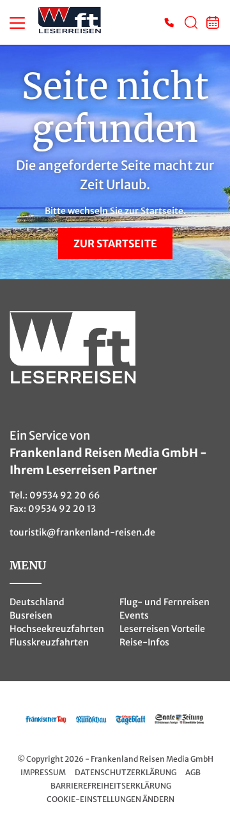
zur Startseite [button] (115, 243)
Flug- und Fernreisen (164, 602)
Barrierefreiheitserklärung (110, 785)
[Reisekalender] (212, 22)
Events (134, 615)
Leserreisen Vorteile (162, 629)
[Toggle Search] (191, 22)
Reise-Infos (144, 642)
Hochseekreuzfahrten (57, 629)
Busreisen (31, 615)
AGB (193, 772)
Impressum (43, 772)
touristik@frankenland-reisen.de (82, 532)
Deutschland (37, 602)
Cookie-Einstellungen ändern (110, 799)
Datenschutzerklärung (125, 772)
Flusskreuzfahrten (49, 642)
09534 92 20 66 (64, 495)
